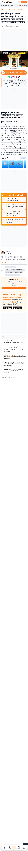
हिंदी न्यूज (14, 302)
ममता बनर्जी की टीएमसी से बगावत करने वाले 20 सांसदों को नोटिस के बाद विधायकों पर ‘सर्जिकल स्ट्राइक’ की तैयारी (14, 363)
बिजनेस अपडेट (18, 297)
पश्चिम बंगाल (18, 5)
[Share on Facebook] (12, 77)
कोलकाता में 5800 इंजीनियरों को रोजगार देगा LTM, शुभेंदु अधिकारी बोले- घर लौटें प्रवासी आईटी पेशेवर (14, 349)
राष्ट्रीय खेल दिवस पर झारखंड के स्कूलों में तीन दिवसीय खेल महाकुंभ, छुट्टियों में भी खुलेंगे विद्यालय (15, 220)
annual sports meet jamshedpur (14, 272)
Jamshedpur (19, 9)
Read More (3, 262)
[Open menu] (2, 2)
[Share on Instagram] (16, 77)
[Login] (14, 847)
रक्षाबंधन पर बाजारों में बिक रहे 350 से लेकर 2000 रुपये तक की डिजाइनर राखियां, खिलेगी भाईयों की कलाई (15, 213)
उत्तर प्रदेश (13, 5)
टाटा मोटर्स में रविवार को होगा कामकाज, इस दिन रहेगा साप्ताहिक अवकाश (15, 199)
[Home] (8, 2)
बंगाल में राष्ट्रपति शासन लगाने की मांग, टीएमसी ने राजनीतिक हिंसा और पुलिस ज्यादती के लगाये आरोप (14, 342)
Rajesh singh (8, 25)
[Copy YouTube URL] (14, 77)
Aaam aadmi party (10, 267)
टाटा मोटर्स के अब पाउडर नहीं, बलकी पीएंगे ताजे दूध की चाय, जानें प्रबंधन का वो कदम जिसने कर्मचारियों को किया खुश (15, 206)
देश (4, 297)
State (7, 9)
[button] (14, 59)
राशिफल (9, 300)
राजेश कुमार (9, 253)
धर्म (23, 297)
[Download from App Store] (17, 307)
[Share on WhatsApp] (9, 77)
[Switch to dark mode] (19, 2)
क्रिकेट (5, 300)
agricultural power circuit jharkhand (15, 269)
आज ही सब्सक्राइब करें (14, 288)
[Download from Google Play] (7, 307)
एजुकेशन (7, 297)
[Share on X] (19, 77)
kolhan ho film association (12, 275)
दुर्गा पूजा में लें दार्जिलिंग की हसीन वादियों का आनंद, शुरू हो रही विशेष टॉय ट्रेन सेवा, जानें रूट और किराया (14, 370)
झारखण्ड (5, 5)
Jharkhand (13, 9)
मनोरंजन (12, 297)
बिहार (9, 5)
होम (1, 5)
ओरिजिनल (25, 5)
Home (2, 9)
